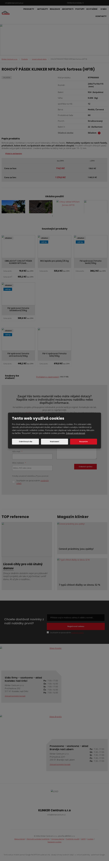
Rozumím (83, 441)
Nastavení (54, 441)
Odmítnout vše (25, 441)
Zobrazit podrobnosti (75, 433)
